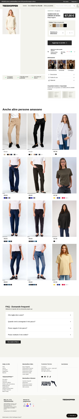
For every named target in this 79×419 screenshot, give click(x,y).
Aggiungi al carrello (58, 43)
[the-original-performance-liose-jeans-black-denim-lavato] (9, 198)
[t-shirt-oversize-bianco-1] (56, 198)
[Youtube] (42, 377)
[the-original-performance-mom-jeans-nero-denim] (6, 241)
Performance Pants (27, 371)
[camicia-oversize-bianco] (54, 154)
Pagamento (5, 371)
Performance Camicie (28, 368)
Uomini (25, 5)
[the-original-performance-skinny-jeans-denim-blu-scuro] (4, 284)
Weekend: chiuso (45, 369)
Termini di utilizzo (6, 382)
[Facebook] (45, 376)
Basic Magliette (26, 366)
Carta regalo (26, 374)
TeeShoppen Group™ (17, 417)
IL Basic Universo (6, 389)
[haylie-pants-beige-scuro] (9, 154)
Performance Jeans (27, 369)
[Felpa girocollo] (54, 25)
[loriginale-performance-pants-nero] (8, 154)
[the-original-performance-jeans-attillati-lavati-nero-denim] (11, 284)
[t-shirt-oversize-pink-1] (64, 198)
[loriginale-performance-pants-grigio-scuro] (14, 154)
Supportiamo (5, 387)
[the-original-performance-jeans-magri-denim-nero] (6, 284)
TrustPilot (44, 399)
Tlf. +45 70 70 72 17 (46, 371)
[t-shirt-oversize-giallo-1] (54, 198)
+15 (66, 198)
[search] (74, 5)
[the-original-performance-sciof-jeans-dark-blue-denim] (4, 198)
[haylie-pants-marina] (11, 154)
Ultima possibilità (48, 5)
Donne (30, 5)
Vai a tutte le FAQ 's (13, 342)
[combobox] (64, 5)
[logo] (10, 6)
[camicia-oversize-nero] (56, 154)
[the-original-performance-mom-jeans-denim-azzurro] (8, 241)
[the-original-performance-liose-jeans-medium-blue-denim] (8, 198)
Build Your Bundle (37, 5)
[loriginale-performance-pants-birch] (6, 154)
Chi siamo (66, 1)
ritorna (4, 368)
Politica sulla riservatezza (8, 384)
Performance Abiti (27, 372)
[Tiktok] (50, 376)
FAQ (3, 366)
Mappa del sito (6, 385)
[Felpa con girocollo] (50, 25)
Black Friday (5, 391)
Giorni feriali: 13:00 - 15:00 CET (49, 368)
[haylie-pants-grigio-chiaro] (13, 154)
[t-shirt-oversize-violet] (57, 198)
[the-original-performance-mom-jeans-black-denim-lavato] (11, 241)
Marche (4, 372)
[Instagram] (47, 376)
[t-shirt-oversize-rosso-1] (62, 198)
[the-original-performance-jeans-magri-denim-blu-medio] (9, 284)
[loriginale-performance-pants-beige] (4, 154)
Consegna (4, 369)
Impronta (4, 381)
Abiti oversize (26, 387)
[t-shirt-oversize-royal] (59, 198)
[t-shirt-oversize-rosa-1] (61, 198)
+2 (16, 154)
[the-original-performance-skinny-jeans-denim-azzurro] (8, 284)
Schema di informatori (7, 388)
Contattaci (43, 367)
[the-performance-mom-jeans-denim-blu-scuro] (4, 241)
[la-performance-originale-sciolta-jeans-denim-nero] (6, 198)
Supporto (74, 1)
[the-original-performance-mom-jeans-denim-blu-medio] (9, 241)
